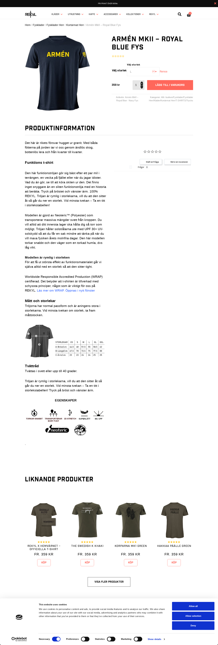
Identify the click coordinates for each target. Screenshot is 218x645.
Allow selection (193, 616)
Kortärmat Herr (75, 25)
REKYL (152, 14)
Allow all (193, 606)
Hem (28, 25)
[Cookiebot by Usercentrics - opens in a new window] (19, 639)
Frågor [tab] (141, 167)
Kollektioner (133, 14)
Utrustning (74, 14)
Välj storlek (119, 70)
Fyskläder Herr (55, 25)
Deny (193, 625)
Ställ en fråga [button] (152, 162)
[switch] (85, 639)
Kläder (55, 14)
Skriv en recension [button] (179, 162)
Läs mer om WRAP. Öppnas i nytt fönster (66, 291)
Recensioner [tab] (121, 167)
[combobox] (143, 71)
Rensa (163, 71)
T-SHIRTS (181, 100)
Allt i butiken (167, 97)
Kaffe (92, 14)
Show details (154, 639)
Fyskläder (38, 25)
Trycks (189, 100)
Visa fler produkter (109, 581)
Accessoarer (111, 14)
